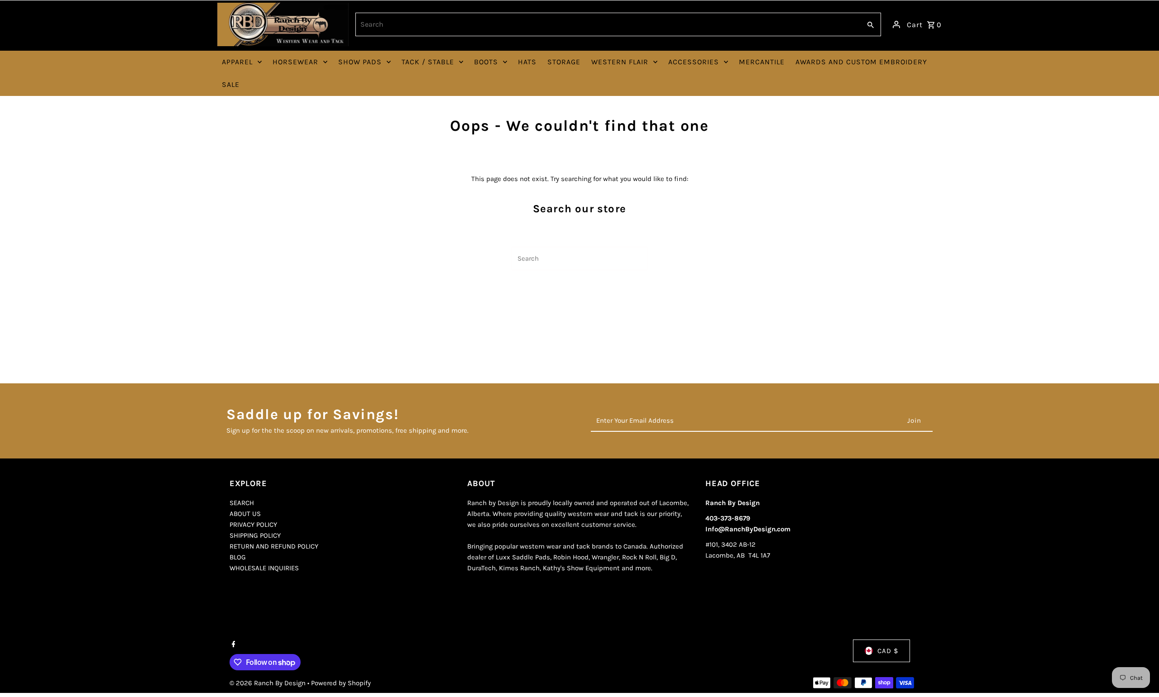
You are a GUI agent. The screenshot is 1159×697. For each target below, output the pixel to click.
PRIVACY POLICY (253, 524)
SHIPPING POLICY (255, 535)
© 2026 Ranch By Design (268, 683)
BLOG (238, 557)
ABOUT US (245, 514)
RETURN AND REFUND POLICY (274, 546)
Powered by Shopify (341, 683)
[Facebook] (232, 645)
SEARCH (242, 503)
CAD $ (887, 651)
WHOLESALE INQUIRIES (264, 568)
